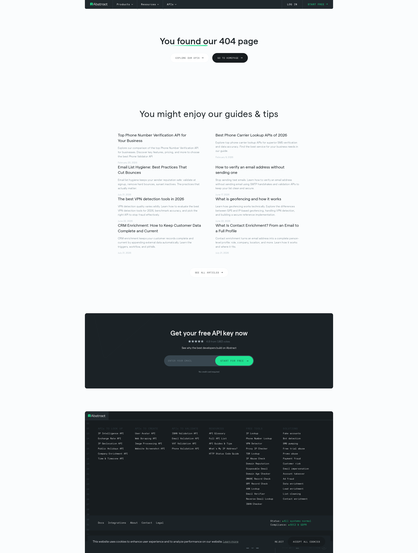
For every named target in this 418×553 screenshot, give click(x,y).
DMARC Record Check (258, 479)
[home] (99, 4)
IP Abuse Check (255, 458)
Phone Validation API (185, 448)
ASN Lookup (253, 489)
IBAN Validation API (185, 433)
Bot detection (292, 438)
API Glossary (217, 433)
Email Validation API (185, 438)
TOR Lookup (253, 453)
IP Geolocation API (110, 443)
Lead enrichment (293, 489)
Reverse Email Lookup (259, 499)
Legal (160, 523)
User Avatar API (145, 433)
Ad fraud (288, 479)
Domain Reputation (257, 463)
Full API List (218, 438)
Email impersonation (296, 468)
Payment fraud (292, 458)
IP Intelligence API (111, 433)
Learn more (230, 541)
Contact (147, 523)
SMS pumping (290, 443)
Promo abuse (290, 453)
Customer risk (292, 463)
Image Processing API (148, 443)
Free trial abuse (294, 448)
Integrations (117, 523)
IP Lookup (252, 433)
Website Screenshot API (150, 448)
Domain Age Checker (258, 474)
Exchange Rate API (109, 438)
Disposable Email (257, 468)
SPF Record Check (257, 483)
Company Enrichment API (113, 453)
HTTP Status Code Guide (224, 453)
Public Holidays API (111, 448)
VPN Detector (254, 443)
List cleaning (292, 494)
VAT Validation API (184, 443)
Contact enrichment (295, 499)
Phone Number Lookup (259, 438)
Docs (101, 523)
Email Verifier (255, 494)
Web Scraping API (146, 438)
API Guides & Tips (220, 443)
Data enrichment (293, 483)
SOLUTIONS (290, 428)
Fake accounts (292, 433)
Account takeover (294, 474)
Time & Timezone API (111, 458)
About (134, 523)
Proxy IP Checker (257, 448)
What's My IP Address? (223, 448)
